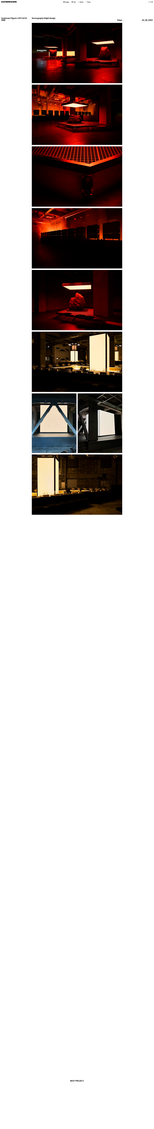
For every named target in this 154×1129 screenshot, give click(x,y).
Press (89, 2)
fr (152, 2)
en (149, 2)
